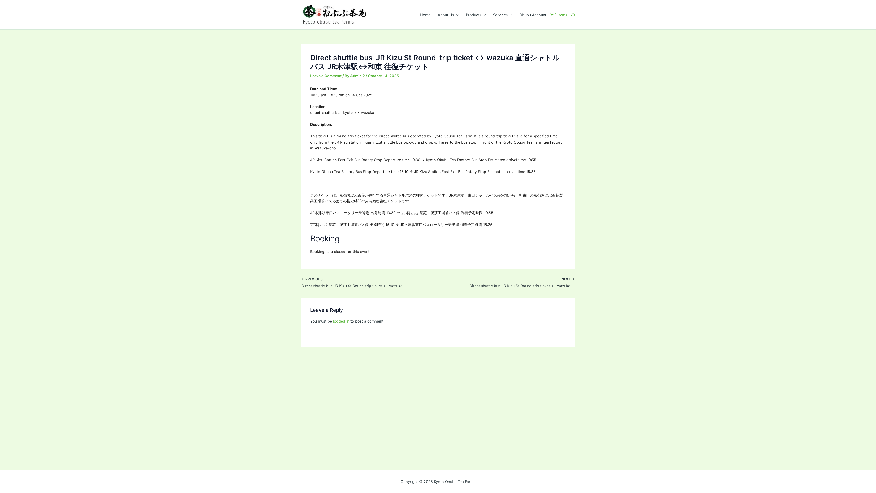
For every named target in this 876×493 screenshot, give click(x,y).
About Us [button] (446, 15)
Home (425, 15)
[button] (456, 15)
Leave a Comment (326, 75)
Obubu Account (532, 15)
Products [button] (473, 15)
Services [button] (500, 15)
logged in (341, 321)
